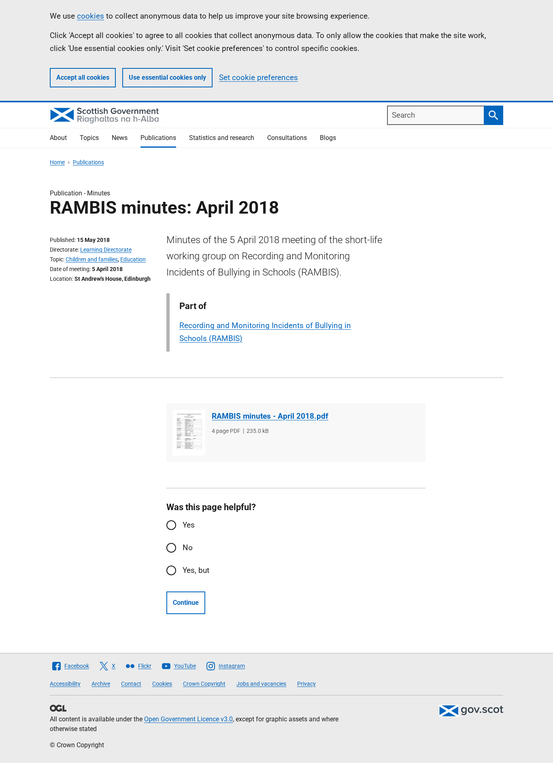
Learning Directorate (106, 249)
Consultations (287, 138)
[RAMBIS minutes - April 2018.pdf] (189, 433)
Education (133, 259)
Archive (100, 683)
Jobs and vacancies (261, 683)
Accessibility (65, 683)
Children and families (92, 259)
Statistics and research (221, 138)
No (188, 547)
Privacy (306, 683)
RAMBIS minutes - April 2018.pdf (270, 416)
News (120, 138)
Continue (186, 602)
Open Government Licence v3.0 (188, 719)
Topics (89, 138)
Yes (189, 525)
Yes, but (196, 570)
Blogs (328, 138)
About (58, 138)
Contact (131, 683)
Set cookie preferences (258, 77)
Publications (158, 138)
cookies (90, 16)
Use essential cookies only (167, 77)
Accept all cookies (82, 77)
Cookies (162, 683)
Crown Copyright (204, 683)
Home (57, 162)
